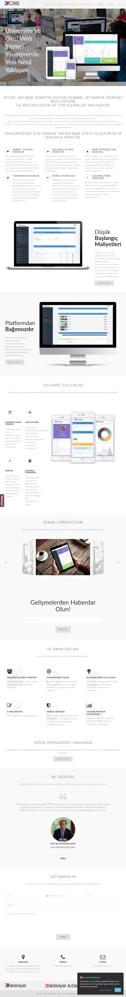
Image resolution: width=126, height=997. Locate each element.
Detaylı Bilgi (104, 283)
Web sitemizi (109, 750)
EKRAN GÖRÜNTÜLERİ (68, 4)
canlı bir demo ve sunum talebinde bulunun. (85, 530)
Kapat (117, 990)
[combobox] (48, 893)
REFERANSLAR (88, 4)
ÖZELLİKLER (49, 4)
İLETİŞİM (111, 4)
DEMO (100, 4)
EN (119, 4)
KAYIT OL (63, 629)
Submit (63, 934)
